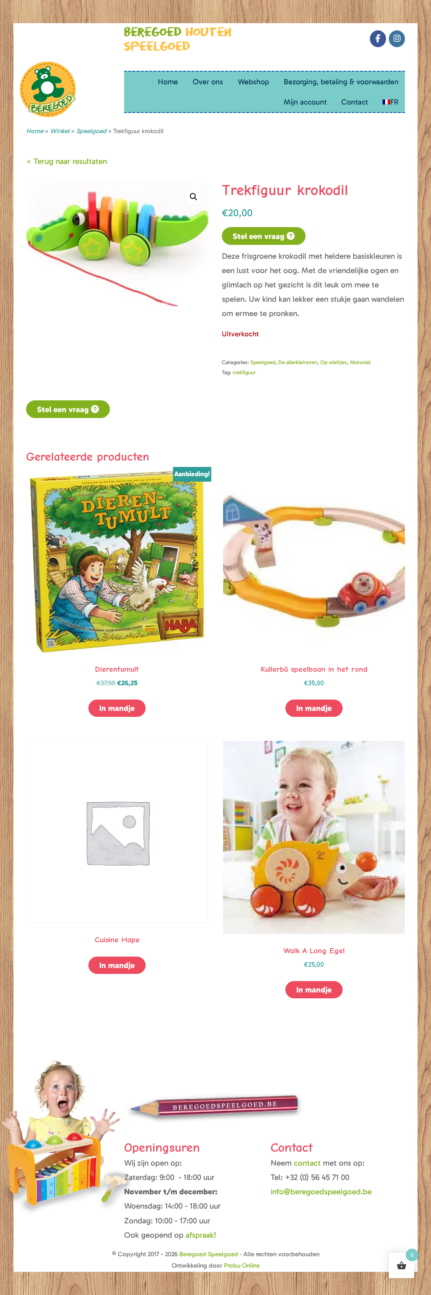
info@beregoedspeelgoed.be (321, 1191)
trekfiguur (244, 372)
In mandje (117, 708)
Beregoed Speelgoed (30, 42)
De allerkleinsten (297, 362)
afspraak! (201, 1235)
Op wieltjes (333, 362)
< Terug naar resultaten (66, 161)
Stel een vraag (260, 236)
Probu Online (242, 1265)
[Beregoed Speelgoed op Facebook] (378, 38)
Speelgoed (262, 362)
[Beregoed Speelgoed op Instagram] (397, 38)
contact (308, 1163)
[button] (193, 196)
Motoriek (360, 362)
